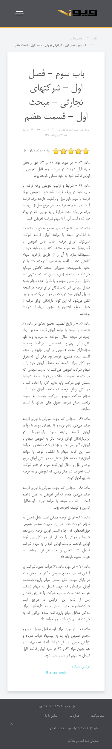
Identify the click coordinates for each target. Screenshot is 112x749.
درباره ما (74, 716)
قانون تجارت (76, 39)
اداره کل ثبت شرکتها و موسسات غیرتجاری (73, 729)
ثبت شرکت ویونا (46, 707)
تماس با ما (51, 716)
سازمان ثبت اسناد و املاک (83, 741)
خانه (95, 39)
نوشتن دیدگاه (81, 666)
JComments (56, 673)
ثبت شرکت (98, 716)
